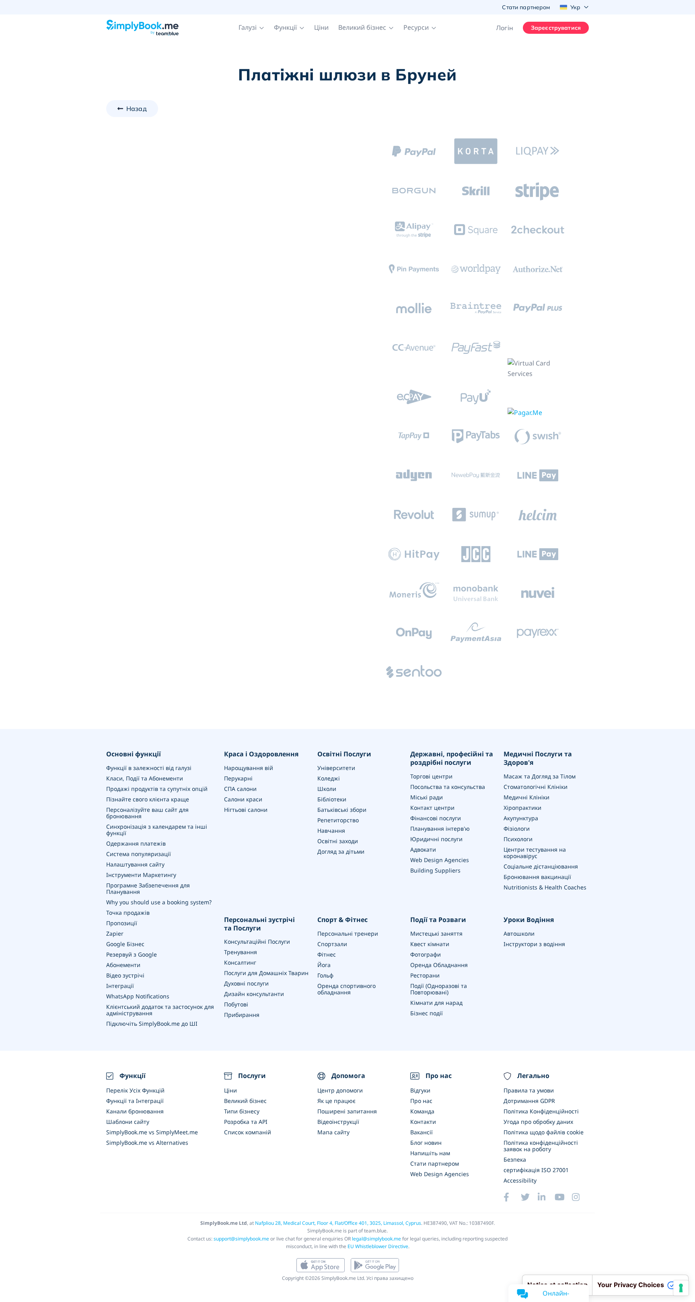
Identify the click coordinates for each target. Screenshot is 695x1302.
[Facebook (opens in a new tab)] (512, 1197)
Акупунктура (521, 818)
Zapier (114, 933)
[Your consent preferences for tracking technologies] (681, 1288)
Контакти (423, 1121)
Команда (422, 1111)
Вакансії (421, 1132)
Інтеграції (120, 986)
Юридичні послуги (436, 839)
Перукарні (238, 778)
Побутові (236, 1004)
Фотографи (425, 954)
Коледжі (328, 778)
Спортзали (332, 944)
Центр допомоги (340, 1090)
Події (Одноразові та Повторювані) (438, 989)
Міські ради (426, 797)
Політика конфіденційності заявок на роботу (541, 1146)
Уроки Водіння (529, 920)
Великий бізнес (245, 1101)
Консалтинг (240, 962)
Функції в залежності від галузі (148, 768)
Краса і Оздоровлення (261, 754)
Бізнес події (426, 1013)
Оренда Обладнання (439, 965)
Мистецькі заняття (436, 933)
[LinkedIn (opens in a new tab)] (546, 1197)
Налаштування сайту (135, 864)
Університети (336, 768)
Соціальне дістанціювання (541, 866)
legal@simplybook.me (376, 1238)
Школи (326, 789)
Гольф (325, 975)
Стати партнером (434, 1163)
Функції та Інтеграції (135, 1101)
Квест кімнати (429, 944)
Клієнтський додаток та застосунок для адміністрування (160, 1010)
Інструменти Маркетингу (141, 875)
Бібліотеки (331, 799)
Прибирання (241, 1015)
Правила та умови (529, 1090)
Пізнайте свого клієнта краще (147, 799)
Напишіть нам (430, 1153)
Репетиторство (338, 820)
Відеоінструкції (338, 1121)
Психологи (518, 839)
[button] (251, 28)
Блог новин (426, 1142)
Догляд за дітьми (340, 851)
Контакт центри (432, 807)
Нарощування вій (248, 768)
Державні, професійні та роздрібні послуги (451, 758)
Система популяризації (138, 854)
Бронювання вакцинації (537, 877)
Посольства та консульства (447, 787)
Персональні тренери (347, 933)
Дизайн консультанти (254, 994)
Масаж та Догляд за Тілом (540, 776)
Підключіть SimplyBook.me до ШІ (151, 1023)
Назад (136, 109)
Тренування (240, 952)
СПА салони (240, 789)
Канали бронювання (135, 1111)
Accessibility (520, 1180)
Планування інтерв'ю (440, 828)
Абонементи (123, 965)
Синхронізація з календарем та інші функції (156, 830)
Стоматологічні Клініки (536, 787)
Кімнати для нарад (436, 1002)
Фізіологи (517, 828)
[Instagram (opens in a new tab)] (580, 1197)
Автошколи (519, 933)
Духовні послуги (246, 983)
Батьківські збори (341, 809)
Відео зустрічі (125, 975)
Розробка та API (245, 1121)
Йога (324, 965)
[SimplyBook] (142, 27)
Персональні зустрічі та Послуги (259, 924)
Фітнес (326, 954)
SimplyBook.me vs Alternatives (147, 1142)
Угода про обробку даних (538, 1121)
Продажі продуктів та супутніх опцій (157, 789)
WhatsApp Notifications (137, 996)
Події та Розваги (438, 920)
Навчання (331, 830)
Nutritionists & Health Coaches (545, 887)
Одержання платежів (136, 843)
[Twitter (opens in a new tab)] (529, 1197)
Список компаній (247, 1132)
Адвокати (423, 849)
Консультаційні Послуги (257, 941)
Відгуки (420, 1090)
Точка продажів (128, 912)
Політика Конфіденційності (541, 1111)
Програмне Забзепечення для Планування (148, 888)
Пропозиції (121, 923)
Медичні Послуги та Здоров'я (538, 758)
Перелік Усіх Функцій (135, 1090)
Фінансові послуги (435, 818)
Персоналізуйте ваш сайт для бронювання (147, 813)
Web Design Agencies (439, 860)
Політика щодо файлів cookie (544, 1132)
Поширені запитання (347, 1111)
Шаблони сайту (127, 1121)
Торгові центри (431, 776)
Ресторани (425, 975)
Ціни (321, 27)
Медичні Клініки (526, 797)
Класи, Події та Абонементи (144, 778)
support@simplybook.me (241, 1238)
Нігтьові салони (245, 809)
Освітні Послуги (344, 754)
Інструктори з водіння (534, 944)
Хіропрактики (522, 807)
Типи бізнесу (241, 1111)
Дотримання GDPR (529, 1101)
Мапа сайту (333, 1132)
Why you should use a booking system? (159, 902)
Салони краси (243, 799)
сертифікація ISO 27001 (536, 1170)
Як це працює (336, 1101)
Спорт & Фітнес (342, 920)
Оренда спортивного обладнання (346, 989)
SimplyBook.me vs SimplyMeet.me (152, 1132)
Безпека (515, 1159)
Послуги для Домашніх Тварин (266, 973)
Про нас (421, 1101)
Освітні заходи (337, 841)
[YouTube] (563, 1197)
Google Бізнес (125, 944)
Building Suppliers (435, 870)
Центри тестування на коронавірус (535, 853)
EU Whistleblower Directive (378, 1246)
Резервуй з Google (131, 954)
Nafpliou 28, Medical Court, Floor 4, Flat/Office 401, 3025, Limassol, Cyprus (338, 1223)
